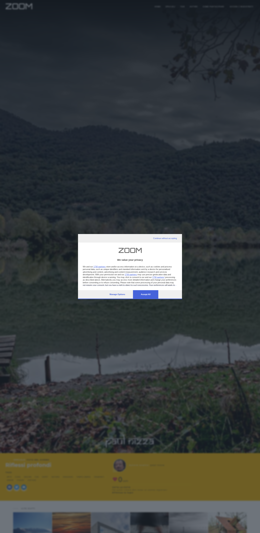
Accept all (145, 294)
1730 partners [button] (99, 266)
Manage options (117, 294)
